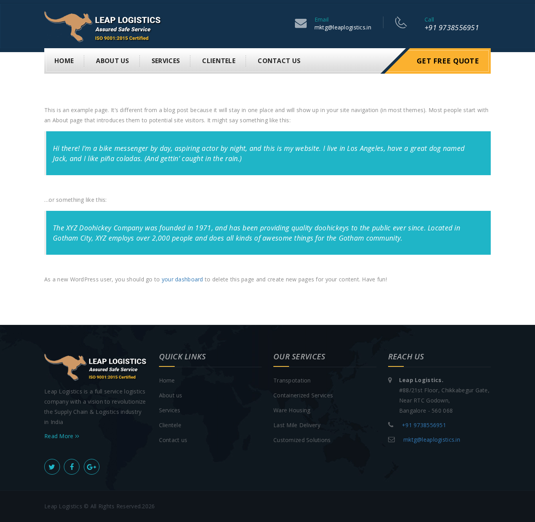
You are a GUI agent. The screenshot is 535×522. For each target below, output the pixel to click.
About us (112, 60)
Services (166, 60)
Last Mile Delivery (296, 425)
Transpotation (292, 380)
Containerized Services (303, 395)
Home (64, 60)
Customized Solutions (302, 440)
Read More (59, 436)
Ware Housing (291, 410)
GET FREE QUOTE (448, 60)
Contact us (279, 60)
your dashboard (182, 279)
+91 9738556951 (452, 27)
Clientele (218, 60)
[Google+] (91, 467)
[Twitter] (52, 467)
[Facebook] (72, 467)
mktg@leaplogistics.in (342, 27)
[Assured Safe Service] (103, 25)
